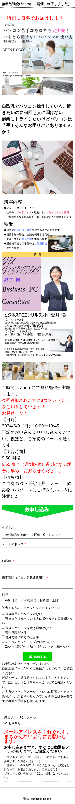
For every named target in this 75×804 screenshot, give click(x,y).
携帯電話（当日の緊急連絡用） (24, 578)
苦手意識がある (16, 632)
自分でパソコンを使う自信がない (28, 627)
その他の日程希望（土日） (42, 600)
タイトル (8, 528)
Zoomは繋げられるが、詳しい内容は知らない (37, 646)
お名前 (7, 561)
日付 (5, 594)
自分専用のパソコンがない (23, 614)
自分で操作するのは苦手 (22, 637)
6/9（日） (12, 600)
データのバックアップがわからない (29, 641)
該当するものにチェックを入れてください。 (32, 608)
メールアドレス (13, 544)
